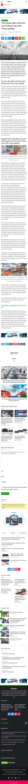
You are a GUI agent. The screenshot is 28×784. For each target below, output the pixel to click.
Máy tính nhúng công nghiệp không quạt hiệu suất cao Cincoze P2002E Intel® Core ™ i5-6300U (7, 421)
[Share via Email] (21, 344)
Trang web (3, 481)
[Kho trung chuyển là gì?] (5, 614)
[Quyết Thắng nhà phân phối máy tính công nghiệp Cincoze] (9, 1)
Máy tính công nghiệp (6, 120)
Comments (22, 533)
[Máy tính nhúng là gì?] (5, 641)
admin (4, 32)
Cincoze (4, 774)
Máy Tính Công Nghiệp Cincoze (14, 331)
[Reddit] (16, 344)
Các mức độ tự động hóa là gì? (10, 4)
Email (2, 476)
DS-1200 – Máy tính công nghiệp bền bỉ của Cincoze (20, 437)
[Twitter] (5, 344)
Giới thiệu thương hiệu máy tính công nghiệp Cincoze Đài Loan (14, 8)
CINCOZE (21, 772)
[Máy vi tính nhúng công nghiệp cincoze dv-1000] (5, 556)
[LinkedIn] (8, 344)
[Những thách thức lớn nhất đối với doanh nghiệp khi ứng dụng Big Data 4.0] (5, 620)
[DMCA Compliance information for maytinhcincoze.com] (8, 763)
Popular (13, 533)
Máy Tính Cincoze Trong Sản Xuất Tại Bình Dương (6, 590)
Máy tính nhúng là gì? (16, 639)
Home (3, 17)
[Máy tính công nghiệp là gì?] (5, 627)
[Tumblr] (10, 344)
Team (19, 774)
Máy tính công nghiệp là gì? (17, 625)
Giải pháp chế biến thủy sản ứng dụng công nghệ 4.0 (20, 420)
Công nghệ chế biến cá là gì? (18, 560)
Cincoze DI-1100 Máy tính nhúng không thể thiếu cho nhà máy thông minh (7, 438)
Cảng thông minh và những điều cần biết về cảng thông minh (17, 633)
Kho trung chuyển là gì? (16, 612)
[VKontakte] (19, 344)
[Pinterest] (13, 344)
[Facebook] (2, 344)
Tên (2, 471)
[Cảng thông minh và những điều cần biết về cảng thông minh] (5, 634)
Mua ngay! (23, 774)
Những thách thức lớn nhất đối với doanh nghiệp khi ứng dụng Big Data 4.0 (18, 620)
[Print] (24, 344)
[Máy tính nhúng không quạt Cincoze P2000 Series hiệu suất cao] (21, 591)
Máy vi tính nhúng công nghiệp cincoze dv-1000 (13, 742)
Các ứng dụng (9, 17)
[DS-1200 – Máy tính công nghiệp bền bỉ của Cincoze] (21, 431)
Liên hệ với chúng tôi (12, 774)
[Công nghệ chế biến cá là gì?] (5, 562)
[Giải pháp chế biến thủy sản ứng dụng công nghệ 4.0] (21, 413)
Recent (4, 533)
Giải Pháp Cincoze (14, 677)
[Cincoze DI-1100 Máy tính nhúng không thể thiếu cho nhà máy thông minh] (7, 431)
